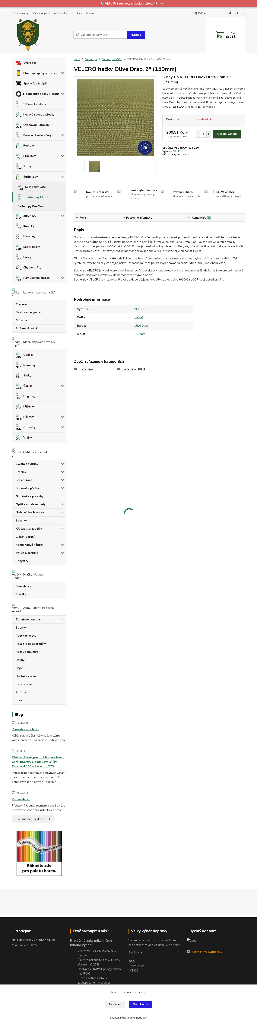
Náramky (29, 365)
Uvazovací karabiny (36, 125)
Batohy (21, 627)
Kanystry (22, 561)
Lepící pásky (31, 247)
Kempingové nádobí (29, 545)
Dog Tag (29, 396)
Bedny (20, 660)
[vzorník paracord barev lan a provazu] (39, 853)
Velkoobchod (61, 13)
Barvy (27, 257)
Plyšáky (21, 594)
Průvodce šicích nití (25, 729)
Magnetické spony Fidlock (41, 94)
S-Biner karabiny (34, 104)
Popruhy (29, 145)
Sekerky (21, 520)
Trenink (21, 472)
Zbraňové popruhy (28, 619)
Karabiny (29, 236)
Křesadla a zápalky (29, 529)
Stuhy (27, 166)
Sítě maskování (26, 328)
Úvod (77, 59)
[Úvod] (41, 35)
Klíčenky (29, 406)
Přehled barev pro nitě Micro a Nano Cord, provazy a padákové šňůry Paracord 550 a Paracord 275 (38, 762)
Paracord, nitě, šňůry (37, 135)
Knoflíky (28, 226)
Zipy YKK (29, 216)
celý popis (209, 107)
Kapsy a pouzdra (27, 652)
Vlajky (27, 437)
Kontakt (90, 13)
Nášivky (28, 417)
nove (19, 700)
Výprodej (29, 63)
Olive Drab (141, 326)
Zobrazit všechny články (30, 819)
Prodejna (77, 13)
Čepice (27, 386)
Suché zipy (30, 177)
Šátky (27, 375)
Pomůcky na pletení (36, 278)
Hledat (136, 35)
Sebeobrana (24, 480)
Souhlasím (140, 1004)
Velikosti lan (21, 799)
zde (144, 1017)
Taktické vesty (26, 636)
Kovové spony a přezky (38, 114)
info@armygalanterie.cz (207, 952)
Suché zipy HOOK (37, 197)
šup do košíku (227, 134)
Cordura (21, 304)
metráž (138, 317)
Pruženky (29, 156)
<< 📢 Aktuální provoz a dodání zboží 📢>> (128, 3)
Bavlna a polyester (29, 312)
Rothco (21, 692)
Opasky (28, 355)
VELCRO (178, 151)
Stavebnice (23, 586)
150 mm (139, 334)
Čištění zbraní (25, 537)
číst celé (60, 740)
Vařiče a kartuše (27, 553)
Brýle (19, 668)
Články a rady (20, 13)
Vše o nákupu (39, 13)
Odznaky (29, 427)
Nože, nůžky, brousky (30, 512)
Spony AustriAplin (35, 83)
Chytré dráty (32, 267)
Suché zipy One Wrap (31, 206)
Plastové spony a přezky (40, 73)
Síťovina (21, 320)
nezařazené (24, 684)
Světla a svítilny (27, 464)
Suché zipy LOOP (36, 187)
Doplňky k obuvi (26, 676)
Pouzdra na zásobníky (31, 644)
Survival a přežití (27, 488)
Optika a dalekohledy (31, 504)
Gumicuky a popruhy (29, 496)
